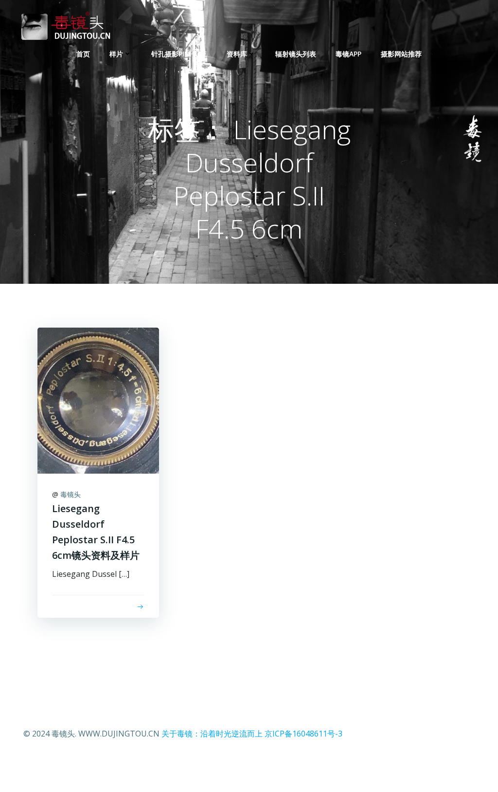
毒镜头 (70, 494)
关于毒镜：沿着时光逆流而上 (212, 733)
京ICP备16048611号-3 (303, 733)
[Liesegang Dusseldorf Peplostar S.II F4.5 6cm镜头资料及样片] (98, 399)
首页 (83, 53)
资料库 (237, 53)
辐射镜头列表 (295, 53)
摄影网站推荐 (401, 53)
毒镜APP (348, 53)
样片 (116, 53)
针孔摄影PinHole (179, 53)
